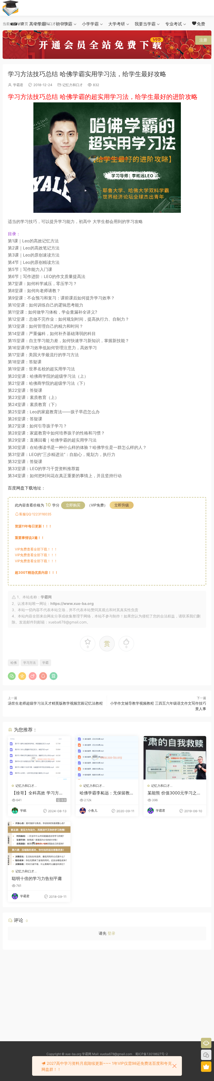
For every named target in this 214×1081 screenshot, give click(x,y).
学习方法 (29, 663)
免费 (201, 23)
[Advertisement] (107, 991)
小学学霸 (90, 23)
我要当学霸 (145, 23)
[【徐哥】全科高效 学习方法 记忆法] (39, 757)
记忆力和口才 (72, 85)
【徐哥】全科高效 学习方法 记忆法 (37, 792)
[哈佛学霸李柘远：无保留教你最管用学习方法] (107, 757)
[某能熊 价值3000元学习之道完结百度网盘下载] (175, 757)
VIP (20, 23)
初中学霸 (64, 23)
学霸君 (18, 85)
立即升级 (121, 505)
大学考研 (116, 23)
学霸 (45, 663)
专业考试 (173, 23)
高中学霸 (37, 23)
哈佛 (13, 663)
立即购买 (73, 505)
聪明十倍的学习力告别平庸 (37, 878)
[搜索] (172, 39)
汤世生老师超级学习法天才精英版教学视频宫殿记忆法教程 (55, 703)
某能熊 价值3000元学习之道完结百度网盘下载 (174, 792)
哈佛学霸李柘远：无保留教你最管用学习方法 (107, 792)
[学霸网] (10, 8)
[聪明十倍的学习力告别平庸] (39, 843)
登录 (111, 933)
